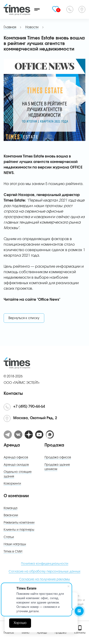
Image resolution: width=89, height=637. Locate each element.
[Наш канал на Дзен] (29, 434)
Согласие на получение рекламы (44, 579)
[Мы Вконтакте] (18, 434)
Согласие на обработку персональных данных (44, 571)
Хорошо (20, 623)
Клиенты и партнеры (19, 529)
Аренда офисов (16, 457)
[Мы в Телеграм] (8, 434)
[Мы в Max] (50, 434)
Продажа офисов (57, 457)
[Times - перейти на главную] (17, 9)
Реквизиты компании (19, 522)
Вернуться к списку (23, 318)
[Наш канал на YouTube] (39, 434)
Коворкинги (12, 483)
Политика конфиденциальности (44, 563)
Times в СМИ (13, 551)
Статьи (9, 537)
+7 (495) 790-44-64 (69, 9)
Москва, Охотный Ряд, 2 (82, 9)
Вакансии (11, 515)
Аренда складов (16, 464)
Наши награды (15, 544)
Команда (10, 508)
